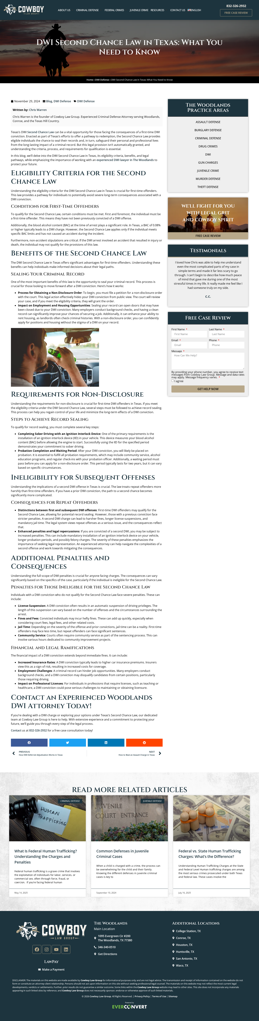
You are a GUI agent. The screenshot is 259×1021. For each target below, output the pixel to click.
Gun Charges (208, 163)
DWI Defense (102, 79)
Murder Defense (208, 179)
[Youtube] (56, 949)
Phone (213, 340)
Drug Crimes (208, 146)
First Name (178, 329)
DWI (208, 154)
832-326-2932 (236, 6)
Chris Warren (38, 110)
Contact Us (177, 10)
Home (90, 79)
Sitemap (172, 996)
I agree (178, 381)
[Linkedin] (65, 949)
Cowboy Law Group (100, 996)
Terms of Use (159, 996)
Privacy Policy (142, 996)
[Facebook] (36, 949)
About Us (64, 10)
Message (177, 351)
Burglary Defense (208, 130)
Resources (157, 10)
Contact (16, 730)
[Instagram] (46, 949)
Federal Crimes (114, 10)
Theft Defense (208, 187)
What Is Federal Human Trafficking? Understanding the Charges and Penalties (45, 857)
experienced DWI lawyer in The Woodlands (125, 160)
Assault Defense (208, 122)
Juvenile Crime (139, 10)
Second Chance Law (40, 132)
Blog (49, 101)
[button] (29, 743)
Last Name (216, 329)
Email (175, 340)
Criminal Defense (87, 10)
